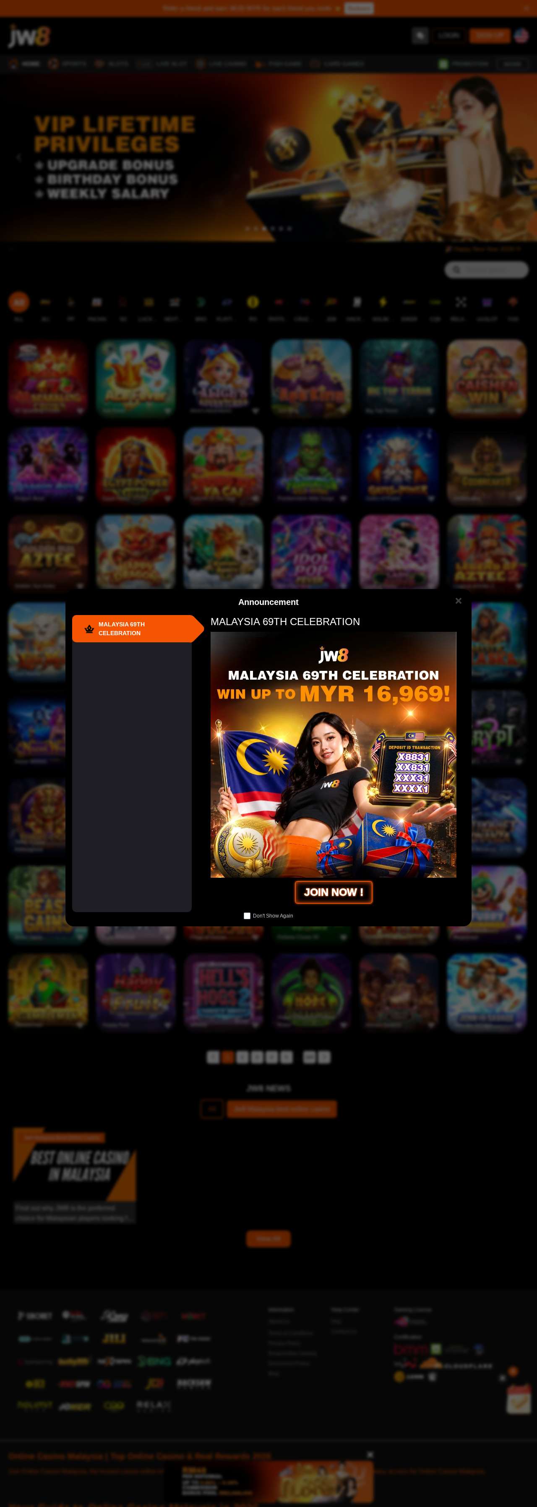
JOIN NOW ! (333, 892)
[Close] (458, 600)
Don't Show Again (273, 916)
